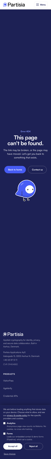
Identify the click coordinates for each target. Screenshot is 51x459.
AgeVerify (7, 388)
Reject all (33, 446)
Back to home (15, 169)
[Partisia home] (14, 5)
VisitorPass (8, 380)
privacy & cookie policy (17, 415)
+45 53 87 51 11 (10, 360)
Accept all (12, 446)
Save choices (10, 454)
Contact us (37, 169)
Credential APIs (10, 396)
